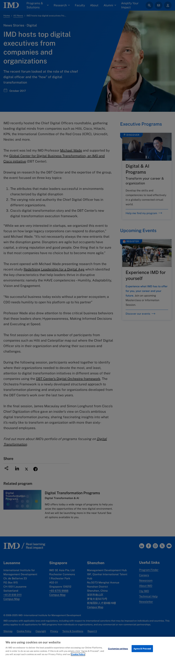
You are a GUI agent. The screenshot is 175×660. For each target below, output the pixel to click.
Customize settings (118, 648)
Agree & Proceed (142, 648)
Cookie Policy (78, 654)
